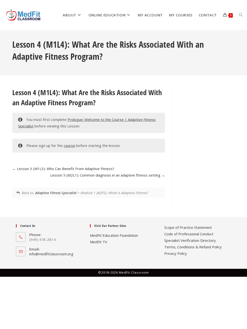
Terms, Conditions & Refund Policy (193, 246)
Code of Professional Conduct (188, 233)
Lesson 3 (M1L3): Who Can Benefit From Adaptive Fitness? (65, 168)
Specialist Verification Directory (190, 240)
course (69, 145)
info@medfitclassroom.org (51, 253)
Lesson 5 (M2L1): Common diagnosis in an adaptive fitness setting (105, 175)
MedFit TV (98, 241)
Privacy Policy (175, 253)
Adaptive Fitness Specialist (55, 192)
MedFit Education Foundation (114, 235)
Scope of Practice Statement (188, 227)
